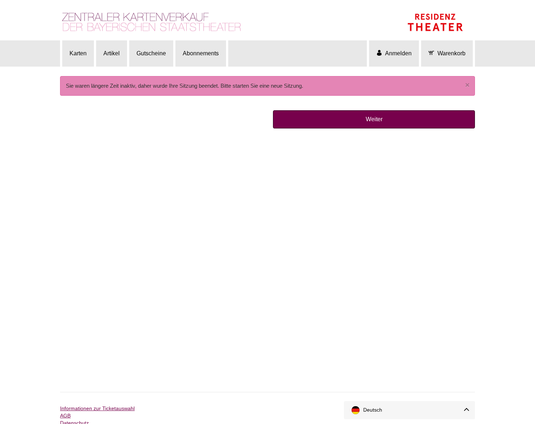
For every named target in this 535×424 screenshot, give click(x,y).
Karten (78, 53)
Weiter (374, 119)
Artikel (111, 53)
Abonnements (201, 53)
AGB (65, 416)
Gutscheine (151, 53)
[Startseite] (267, 19)
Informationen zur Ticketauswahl (97, 408)
